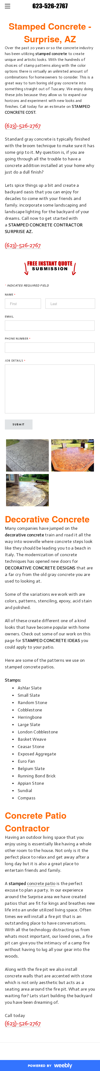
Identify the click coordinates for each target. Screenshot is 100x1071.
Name (10, 294)
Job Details (15, 360)
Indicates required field (27, 285)
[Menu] (8, 6)
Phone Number (18, 338)
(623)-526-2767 (23, 125)
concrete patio (41, 883)
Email (9, 316)
